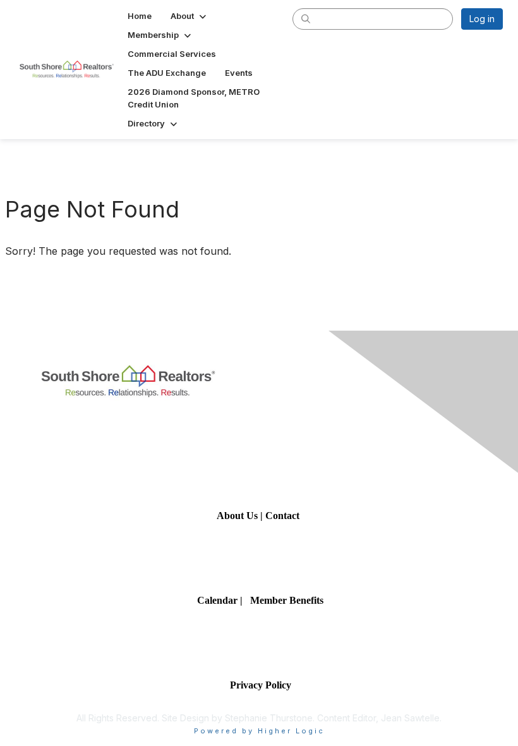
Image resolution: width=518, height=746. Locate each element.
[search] (305, 18)
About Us (237, 515)
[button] (189, 15)
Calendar (218, 600)
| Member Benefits (281, 600)
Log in (482, 18)
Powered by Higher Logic (259, 730)
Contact (283, 515)
